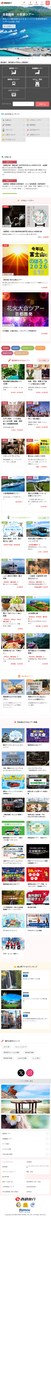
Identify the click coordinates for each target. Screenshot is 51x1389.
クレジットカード (21, 1047)
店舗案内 (30, 4)
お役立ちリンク (35, 135)
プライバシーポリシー (8, 1171)
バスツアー (40, 348)
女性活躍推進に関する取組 (10, 1191)
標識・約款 (29, 1171)
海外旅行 (33, 125)
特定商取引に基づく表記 (33, 1181)
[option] (25, 31)
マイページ (24, 4)
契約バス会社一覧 (7, 1181)
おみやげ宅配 (22, 1058)
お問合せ (29, 1191)
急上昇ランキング (21, 353)
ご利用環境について (8, 1186)
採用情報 (4, 1166)
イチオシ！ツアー (35, 120)
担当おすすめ (7, 353)
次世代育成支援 (31, 1186)
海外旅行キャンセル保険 (11, 1052)
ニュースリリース (7, 1162)
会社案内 (36, 4)
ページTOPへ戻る (27, 1081)
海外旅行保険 (29, 1052)
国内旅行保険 (8, 1058)
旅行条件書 (5, 1176)
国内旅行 (8, 125)
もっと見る (42, 360)
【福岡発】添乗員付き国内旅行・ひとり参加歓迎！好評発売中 (24, 184)
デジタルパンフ (10, 139)
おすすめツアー (35, 130)
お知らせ (8, 120)
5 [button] (32, 58)
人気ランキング (10, 135)
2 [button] (22, 58)
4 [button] (29, 58)
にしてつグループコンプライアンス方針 (37, 1166)
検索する (42, 104)
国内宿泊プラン (28, 348)
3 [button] (25, 58)
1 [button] (18, 58)
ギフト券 (6, 1047)
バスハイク (9, 130)
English (42, 4)
